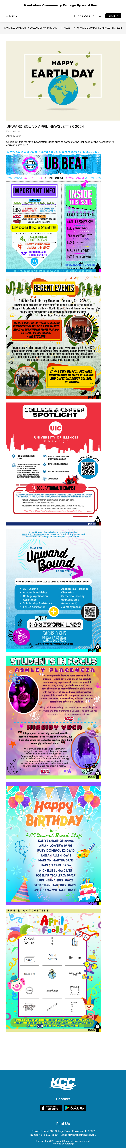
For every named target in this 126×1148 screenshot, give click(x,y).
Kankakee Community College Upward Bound (30, 27)
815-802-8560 (49, 1134)
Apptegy (69, 1143)
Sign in (113, 15)
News (67, 27)
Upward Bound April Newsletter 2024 (99, 27)
